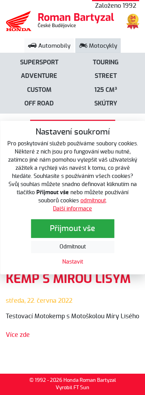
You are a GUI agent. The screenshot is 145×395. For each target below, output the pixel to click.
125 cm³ (105, 90)
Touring (106, 62)
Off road (39, 103)
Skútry (105, 103)
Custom (39, 90)
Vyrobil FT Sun (72, 387)
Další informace (72, 209)
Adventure (39, 76)
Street (106, 76)
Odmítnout (73, 247)
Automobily (53, 46)
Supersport (39, 62)
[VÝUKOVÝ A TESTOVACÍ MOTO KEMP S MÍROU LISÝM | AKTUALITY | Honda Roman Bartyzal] (60, 20)
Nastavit (72, 262)
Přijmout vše (72, 229)
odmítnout (93, 201)
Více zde (18, 335)
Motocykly (102, 46)
